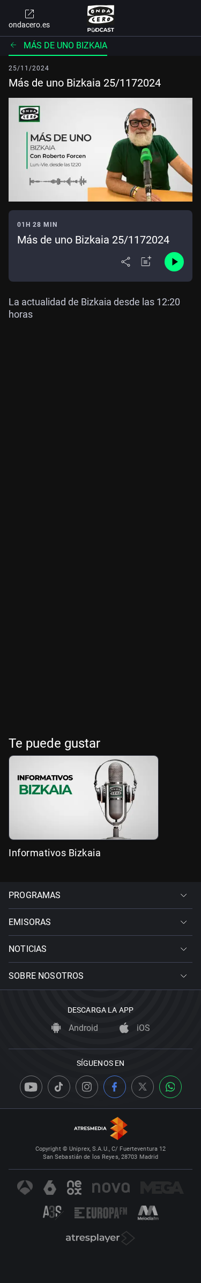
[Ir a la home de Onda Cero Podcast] (100, 18)
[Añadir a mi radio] (146, 262)
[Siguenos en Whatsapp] (170, 1087)
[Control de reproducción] (174, 261)
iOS (142, 1028)
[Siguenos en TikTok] (59, 1087)
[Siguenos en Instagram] (87, 1087)
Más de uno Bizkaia (65, 45)
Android (82, 1028)
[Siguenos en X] (142, 1087)
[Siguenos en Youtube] (31, 1087)
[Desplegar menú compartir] (126, 262)
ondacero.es (29, 24)
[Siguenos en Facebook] (114, 1087)
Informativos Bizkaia (55, 852)
